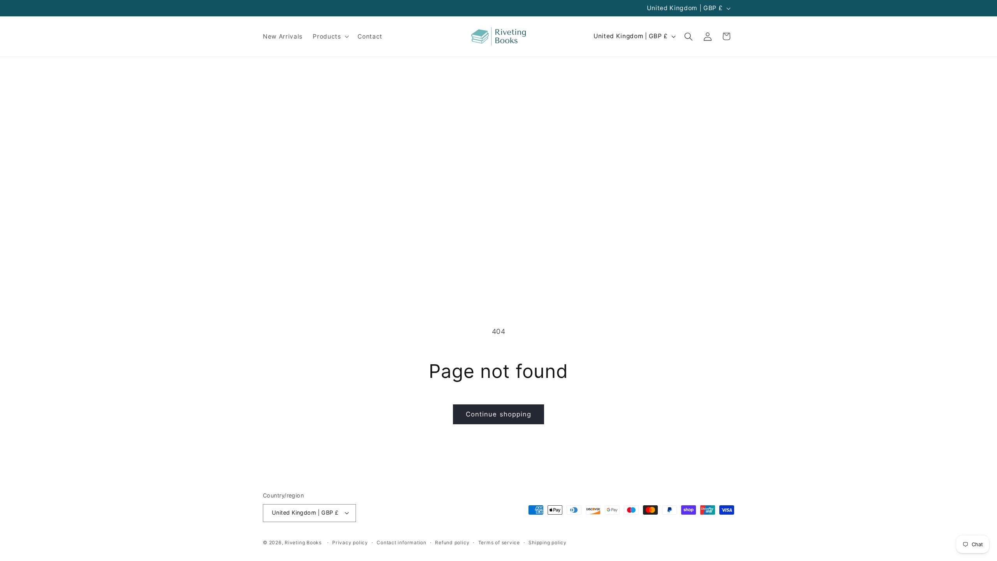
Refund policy (452, 542)
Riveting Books (303, 542)
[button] (330, 37)
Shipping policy (547, 542)
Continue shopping (499, 414)
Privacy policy (350, 542)
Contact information (401, 542)
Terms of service (499, 542)
